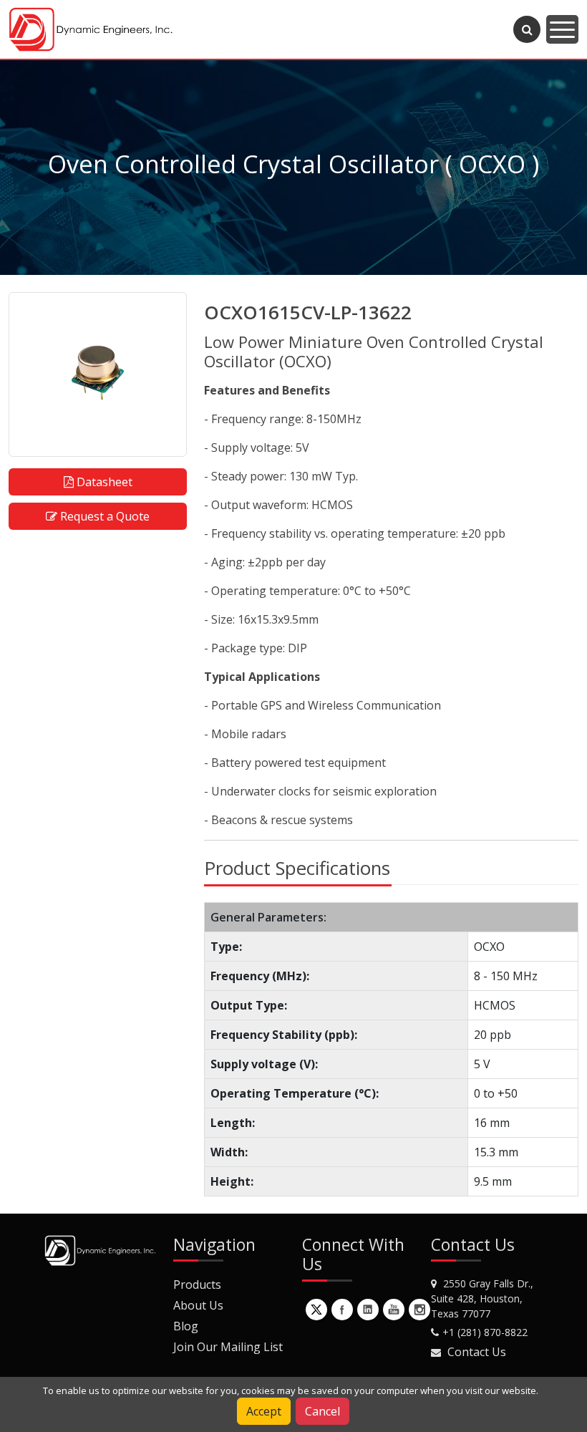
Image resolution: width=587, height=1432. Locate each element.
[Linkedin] (368, 1309)
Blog (185, 1326)
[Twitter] (316, 1309)
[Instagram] (419, 1309)
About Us (198, 1305)
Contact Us (476, 1352)
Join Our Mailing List (228, 1347)
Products (197, 1284)
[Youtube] (393, 1309)
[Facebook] (342, 1309)
